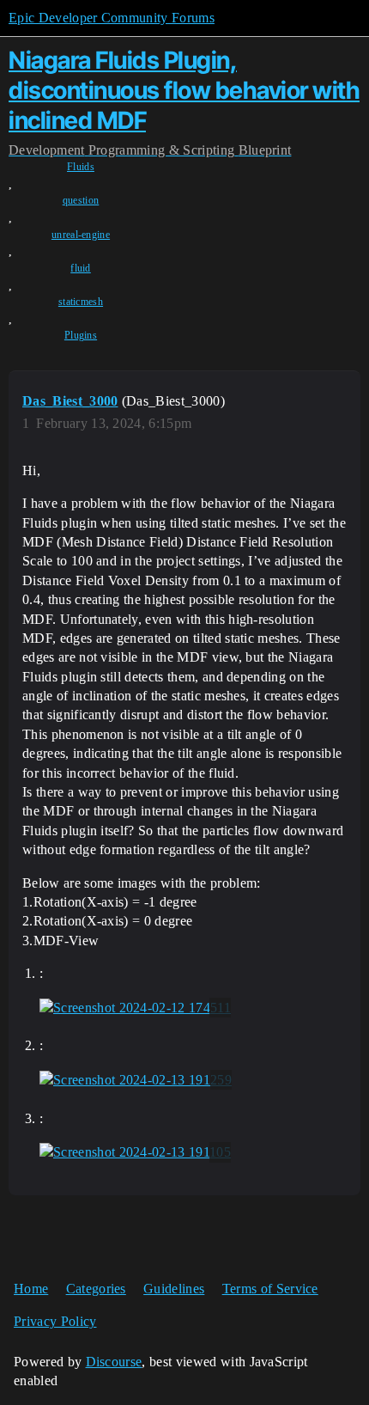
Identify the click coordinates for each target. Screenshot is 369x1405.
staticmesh (80, 302)
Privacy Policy (55, 1321)
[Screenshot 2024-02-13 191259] (135, 1080)
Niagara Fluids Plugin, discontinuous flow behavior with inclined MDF (184, 90)
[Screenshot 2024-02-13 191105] (135, 1152)
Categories (96, 1288)
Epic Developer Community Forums (112, 17)
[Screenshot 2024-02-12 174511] (135, 1008)
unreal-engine (80, 235)
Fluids (80, 167)
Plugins (80, 335)
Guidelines (173, 1288)
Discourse (114, 1361)
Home (31, 1288)
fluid (80, 268)
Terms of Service (270, 1288)
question (81, 200)
